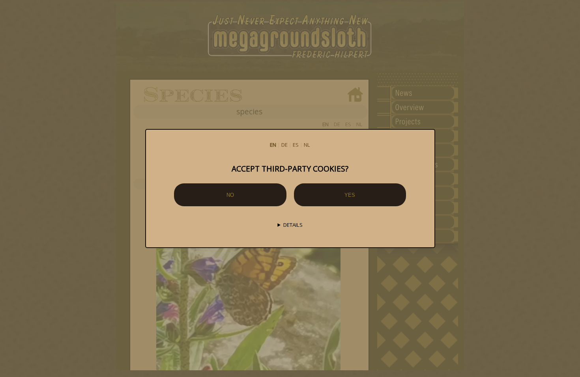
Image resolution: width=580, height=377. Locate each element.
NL (307, 144)
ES (296, 144)
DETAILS (293, 224)
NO (230, 195)
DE (284, 144)
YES (349, 195)
